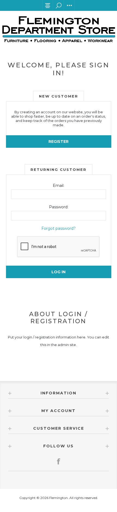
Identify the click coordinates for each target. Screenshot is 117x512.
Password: (58, 207)
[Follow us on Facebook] (58, 461)
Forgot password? (58, 228)
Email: (58, 185)
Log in (58, 271)
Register (58, 141)
